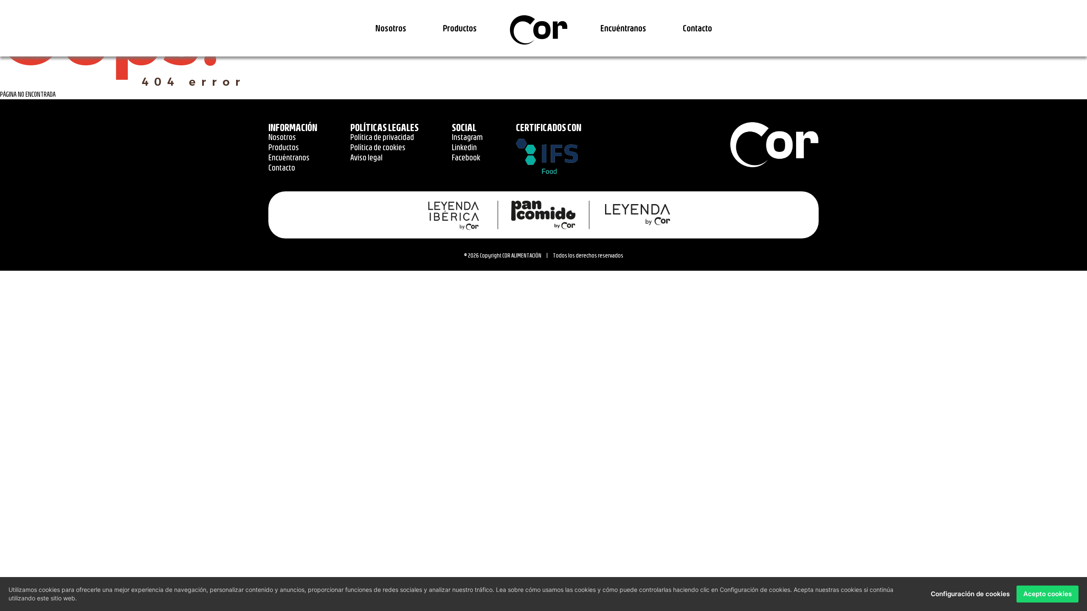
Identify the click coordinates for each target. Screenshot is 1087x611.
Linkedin (464, 147)
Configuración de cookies (970, 594)
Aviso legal (366, 157)
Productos (460, 27)
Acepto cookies (1047, 594)
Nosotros (390, 27)
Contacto (697, 27)
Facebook (466, 157)
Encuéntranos (623, 27)
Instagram (467, 137)
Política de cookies (378, 147)
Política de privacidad (382, 137)
